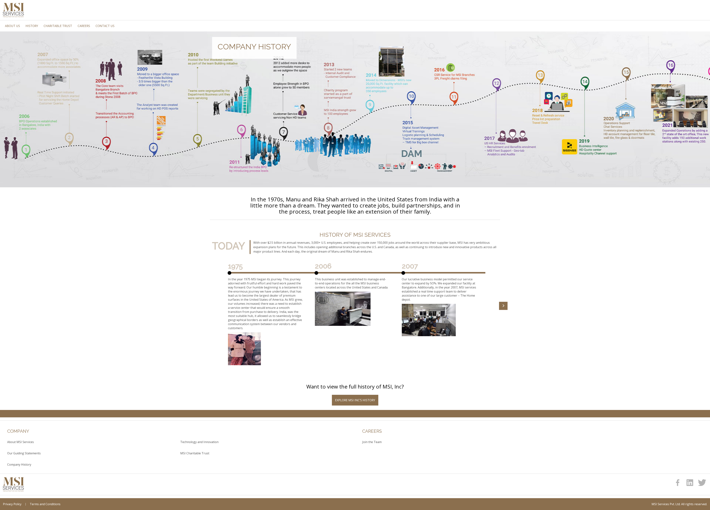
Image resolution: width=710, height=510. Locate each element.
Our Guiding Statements (24, 453)
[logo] (13, 484)
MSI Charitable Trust (194, 453)
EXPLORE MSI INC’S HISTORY (355, 400)
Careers (84, 26)
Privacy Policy (12, 504)
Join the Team (372, 442)
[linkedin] (690, 482)
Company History (19, 464)
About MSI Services (20, 442)
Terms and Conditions (45, 504)
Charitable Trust (58, 26)
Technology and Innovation (199, 442)
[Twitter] (702, 482)
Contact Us (105, 26)
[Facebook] (677, 482)
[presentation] (503, 306)
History (32, 26)
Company (18, 431)
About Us (12, 26)
